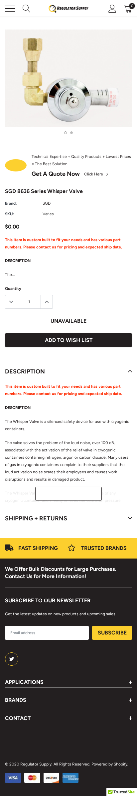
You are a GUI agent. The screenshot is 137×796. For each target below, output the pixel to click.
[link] (11, 659)
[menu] (10, 9)
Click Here (94, 174)
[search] (27, 8)
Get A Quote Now (56, 173)
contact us (46, 247)
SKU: (9, 214)
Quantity (13, 288)
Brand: (11, 203)
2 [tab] (71, 132)
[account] (112, 8)
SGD (47, 203)
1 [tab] (65, 132)
